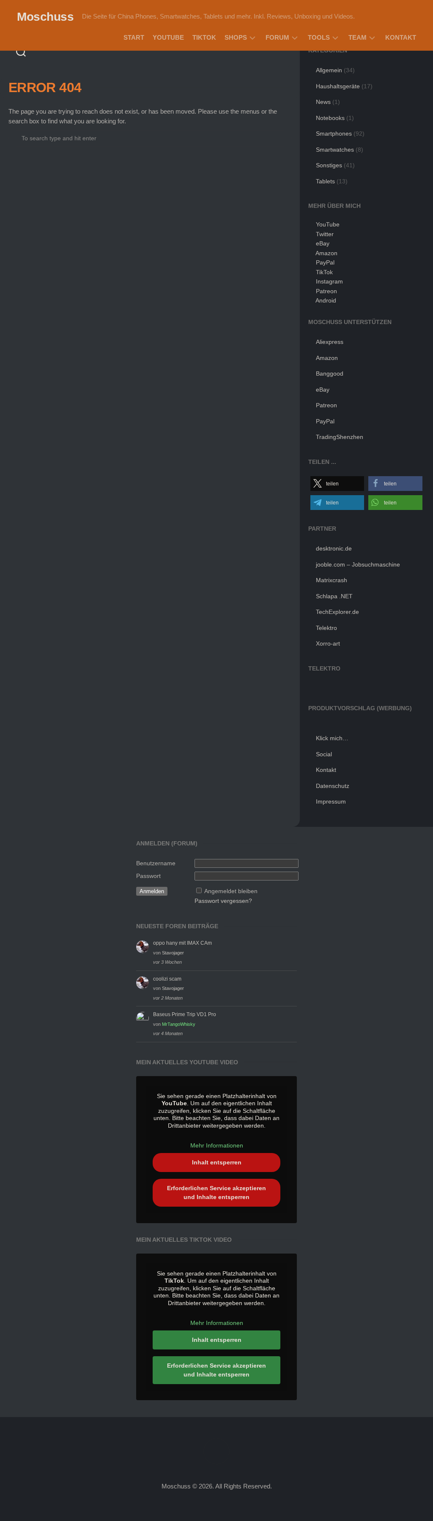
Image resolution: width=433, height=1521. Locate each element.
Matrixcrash (331, 580)
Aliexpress (329, 341)
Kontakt (400, 37)
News (323, 101)
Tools (319, 37)
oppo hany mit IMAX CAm (182, 943)
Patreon (326, 291)
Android (325, 300)
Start (133, 37)
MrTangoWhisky (178, 1024)
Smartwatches (335, 149)
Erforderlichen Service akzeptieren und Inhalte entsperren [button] (216, 1192)
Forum (277, 37)
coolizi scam (167, 979)
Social (324, 754)
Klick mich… (332, 738)
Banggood (329, 373)
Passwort (148, 875)
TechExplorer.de (337, 611)
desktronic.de (334, 548)
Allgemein (329, 70)
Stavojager (173, 952)
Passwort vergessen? (223, 900)
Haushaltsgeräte (338, 86)
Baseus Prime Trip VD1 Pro (184, 1014)
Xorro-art (328, 643)
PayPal (325, 262)
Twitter (325, 234)
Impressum (331, 801)
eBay (322, 243)
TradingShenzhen (339, 436)
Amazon (326, 253)
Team (357, 37)
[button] (337, 483)
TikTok (204, 37)
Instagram (329, 281)
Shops (236, 37)
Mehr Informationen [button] (216, 1145)
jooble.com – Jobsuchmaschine (358, 564)
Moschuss (45, 16)
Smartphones (334, 133)
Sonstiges (329, 165)
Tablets (325, 181)
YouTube (168, 37)
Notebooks (330, 117)
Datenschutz (332, 785)
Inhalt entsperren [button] (216, 1162)
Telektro (326, 627)
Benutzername (155, 863)
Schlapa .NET (334, 596)
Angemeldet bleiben (231, 891)
